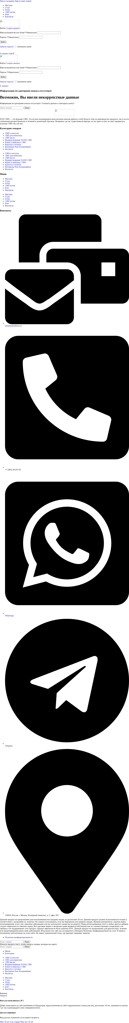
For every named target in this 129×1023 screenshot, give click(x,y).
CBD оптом (10, 186)
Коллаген (9, 149)
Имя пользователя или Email (18, 33)
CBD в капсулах (12, 133)
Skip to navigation (7, 1)
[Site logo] (9, 26)
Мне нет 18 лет (26, 1022)
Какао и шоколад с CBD (15, 142)
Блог (7, 188)
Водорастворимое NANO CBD (18, 140)
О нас (7, 181)
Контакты (9, 190)
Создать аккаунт (13, 28)
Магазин (8, 179)
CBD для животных (13, 135)
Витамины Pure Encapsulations (18, 147)
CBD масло (10, 138)
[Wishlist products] (1, 51)
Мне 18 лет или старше (10, 1022)
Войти (3, 42)
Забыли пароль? (7, 47)
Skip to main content (23, 1)
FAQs (7, 183)
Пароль (9, 37)
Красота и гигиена (13, 144)
